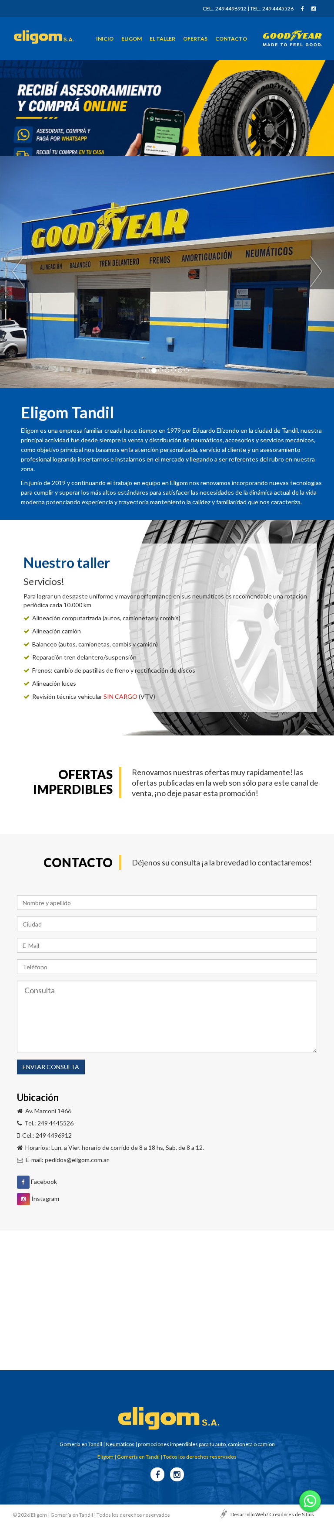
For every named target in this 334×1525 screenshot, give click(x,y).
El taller (162, 38)
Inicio (105, 38)
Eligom (131, 38)
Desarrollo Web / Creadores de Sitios (272, 1514)
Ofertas (195, 38)
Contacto (231, 38)
